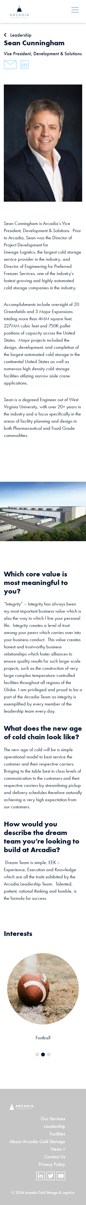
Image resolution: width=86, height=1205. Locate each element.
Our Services (53, 1118)
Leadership (54, 1126)
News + (58, 1149)
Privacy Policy (52, 1164)
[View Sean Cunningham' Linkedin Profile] (24, 64)
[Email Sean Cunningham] (10, 64)
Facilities (57, 1134)
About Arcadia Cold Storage (37, 1141)
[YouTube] (61, 1176)
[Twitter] (50, 1176)
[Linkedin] (40, 1176)
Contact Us (54, 1157)
